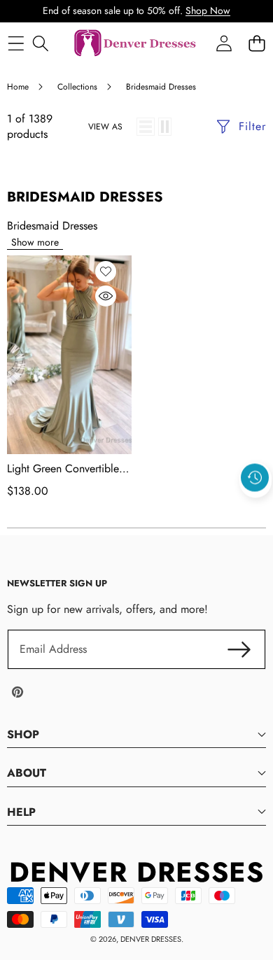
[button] (255, 510)
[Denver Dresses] (135, 43)
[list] (145, 127)
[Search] (40, 43)
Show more (35, 242)
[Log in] (223, 43)
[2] (165, 127)
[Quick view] (105, 295)
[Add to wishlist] (105, 271)
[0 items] (256, 43)
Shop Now (208, 10)
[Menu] (15, 43)
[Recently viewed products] (255, 478)
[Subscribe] (239, 649)
